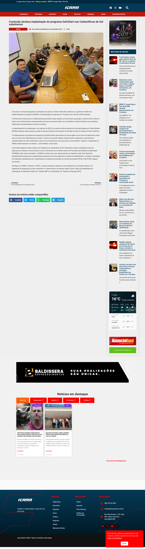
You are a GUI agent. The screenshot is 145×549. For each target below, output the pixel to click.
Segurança (24, 14)
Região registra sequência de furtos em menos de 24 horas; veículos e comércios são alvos (127, 246)
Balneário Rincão (118, 14)
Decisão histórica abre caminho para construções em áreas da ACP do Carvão (57, 434)
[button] (127, 7)
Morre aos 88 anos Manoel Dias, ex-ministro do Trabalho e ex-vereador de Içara (127, 203)
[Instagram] (115, 8)
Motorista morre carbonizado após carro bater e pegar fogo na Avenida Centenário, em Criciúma (126, 85)
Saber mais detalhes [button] (114, 538)
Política (77, 14)
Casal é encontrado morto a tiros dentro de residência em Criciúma (127, 154)
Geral (65, 14)
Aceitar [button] (124, 543)
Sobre (78, 502)
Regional (90, 14)
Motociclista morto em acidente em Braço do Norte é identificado (126, 225)
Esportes (52, 14)
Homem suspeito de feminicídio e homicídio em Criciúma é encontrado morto (127, 178)
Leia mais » (20, 451)
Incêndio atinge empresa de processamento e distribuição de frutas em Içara (127, 131)
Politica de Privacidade (80, 514)
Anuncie (79, 506)
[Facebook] (111, 8)
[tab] (22, 400)
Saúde (103, 14)
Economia (38, 14)
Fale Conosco (81, 509)
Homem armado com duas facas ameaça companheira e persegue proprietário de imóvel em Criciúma (127, 269)
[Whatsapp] (117, 526)
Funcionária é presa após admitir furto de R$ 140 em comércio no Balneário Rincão (127, 60)
